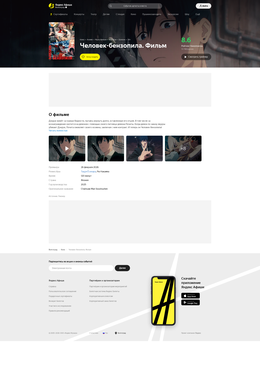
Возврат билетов (56, 342)
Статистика (93, 374)
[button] (198, 14)
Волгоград (53, 291)
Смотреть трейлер (198, 57)
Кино (63, 291)
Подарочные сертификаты (60, 337)
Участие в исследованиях (60, 347)
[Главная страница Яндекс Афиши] (51, 6)
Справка (52, 327)
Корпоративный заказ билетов (103, 342)
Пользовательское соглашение (62, 332)
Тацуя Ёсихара (88, 171)
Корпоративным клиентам (101, 337)
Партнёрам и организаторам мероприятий (108, 327)
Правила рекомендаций (59, 352)
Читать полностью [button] (58, 130)
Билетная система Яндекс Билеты (104, 332)
